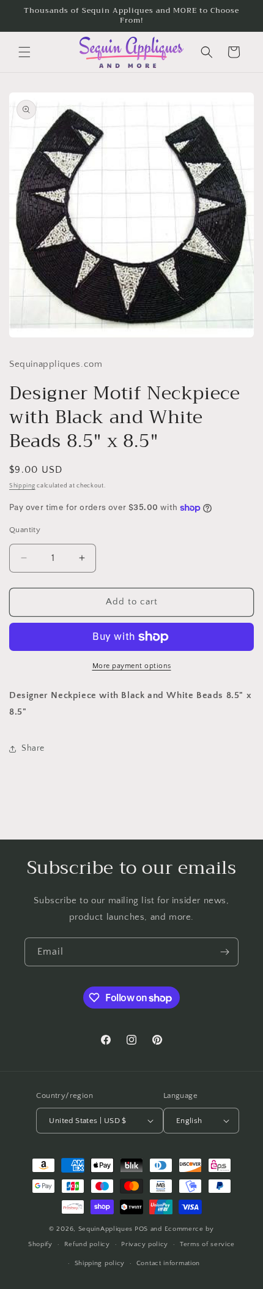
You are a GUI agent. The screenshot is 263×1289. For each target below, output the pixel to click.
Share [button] (33, 748)
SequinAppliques (105, 1229)
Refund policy (87, 1244)
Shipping (22, 486)
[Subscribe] (224, 952)
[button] (24, 52)
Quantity (24, 529)
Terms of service (207, 1244)
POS (141, 1229)
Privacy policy (144, 1244)
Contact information (168, 1263)
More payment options (131, 666)
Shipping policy (100, 1263)
